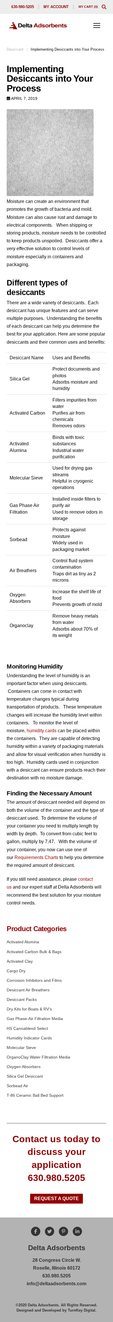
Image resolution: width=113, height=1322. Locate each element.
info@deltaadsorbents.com (56, 1283)
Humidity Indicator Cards (29, 1038)
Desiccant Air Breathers (28, 990)
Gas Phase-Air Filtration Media (35, 1018)
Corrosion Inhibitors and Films (34, 980)
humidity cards (42, 730)
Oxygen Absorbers (24, 1066)
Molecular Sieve (21, 1047)
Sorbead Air (17, 1085)
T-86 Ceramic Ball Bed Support (35, 1095)
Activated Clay (20, 961)
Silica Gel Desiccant (25, 1076)
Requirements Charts (36, 857)
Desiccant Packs (22, 999)
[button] (104, 7)
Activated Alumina (23, 942)
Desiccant (15, 49)
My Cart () (88, 6)
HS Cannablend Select (27, 1028)
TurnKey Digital (81, 1310)
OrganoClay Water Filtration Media (38, 1057)
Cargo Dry (16, 970)
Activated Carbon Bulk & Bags (34, 951)
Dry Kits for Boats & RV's (29, 1009)
